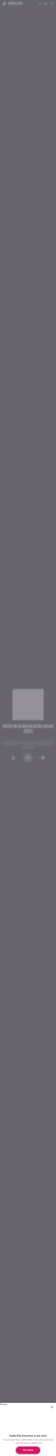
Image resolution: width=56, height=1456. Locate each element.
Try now (28, 1450)
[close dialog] (52, 1407)
